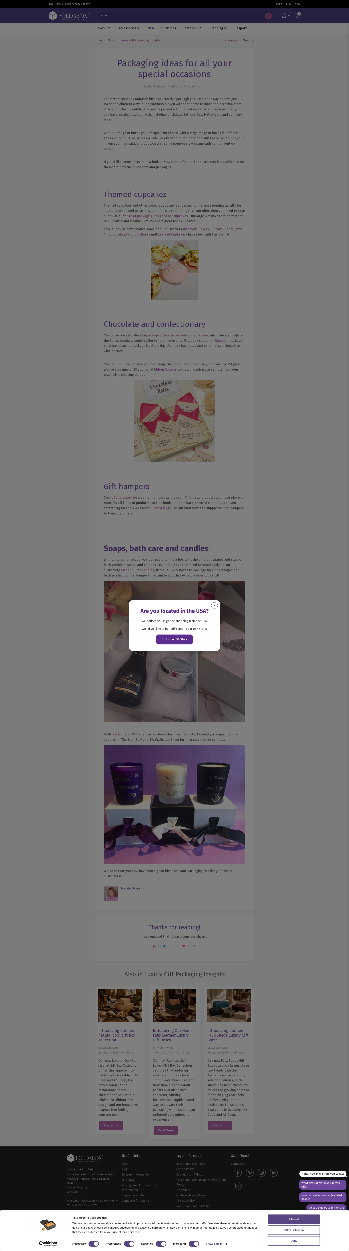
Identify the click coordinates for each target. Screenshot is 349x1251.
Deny (294, 1240)
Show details (214, 1243)
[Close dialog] (214, 605)
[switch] (129, 1244)
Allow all (293, 1219)
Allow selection (294, 1230)
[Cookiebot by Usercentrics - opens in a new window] (48, 1244)
